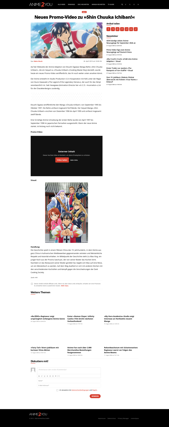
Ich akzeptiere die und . (78, 390)
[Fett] (39, 376)
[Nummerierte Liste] (50, 376)
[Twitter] (130, 4)
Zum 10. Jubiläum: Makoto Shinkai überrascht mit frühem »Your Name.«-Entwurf (122, 79)
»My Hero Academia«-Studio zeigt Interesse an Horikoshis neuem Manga (119, 318)
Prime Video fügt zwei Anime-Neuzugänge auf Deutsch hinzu (119, 51)
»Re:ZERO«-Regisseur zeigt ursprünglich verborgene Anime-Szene (48, 317)
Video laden (62, 160)
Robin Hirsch (38, 61)
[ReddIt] (127, 29)
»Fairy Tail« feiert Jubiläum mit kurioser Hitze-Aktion (45, 348)
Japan (84, 12)
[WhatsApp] (117, 29)
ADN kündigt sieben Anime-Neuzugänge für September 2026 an (121, 41)
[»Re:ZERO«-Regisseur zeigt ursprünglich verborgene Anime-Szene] (48, 305)
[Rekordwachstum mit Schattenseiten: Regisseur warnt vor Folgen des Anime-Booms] (121, 336)
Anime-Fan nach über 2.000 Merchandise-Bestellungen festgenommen (79, 350)
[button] (122, 4)
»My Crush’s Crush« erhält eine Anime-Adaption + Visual (122, 60)
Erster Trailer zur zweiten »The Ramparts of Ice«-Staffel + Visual (119, 69)
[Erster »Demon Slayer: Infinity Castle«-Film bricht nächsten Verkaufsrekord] (84, 305)
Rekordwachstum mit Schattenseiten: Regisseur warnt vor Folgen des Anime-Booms (121, 350)
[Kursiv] (41, 376)
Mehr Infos (74, 160)
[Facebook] (125, 4)
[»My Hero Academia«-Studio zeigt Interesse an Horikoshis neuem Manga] (121, 305)
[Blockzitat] (55, 376)
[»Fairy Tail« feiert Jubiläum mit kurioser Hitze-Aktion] (48, 336)
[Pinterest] (122, 29)
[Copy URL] (136, 29)
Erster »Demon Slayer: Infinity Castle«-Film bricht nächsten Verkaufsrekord (80, 318)
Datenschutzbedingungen (80, 390)
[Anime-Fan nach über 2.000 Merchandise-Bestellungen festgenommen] (84, 336)
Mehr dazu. (65, 286)
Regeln (94, 390)
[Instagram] (134, 4)
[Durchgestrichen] (47, 376)
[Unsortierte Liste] (52, 376)
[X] (113, 29)
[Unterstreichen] (44, 376)
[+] (59, 376)
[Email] (131, 29)
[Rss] (138, 4)
